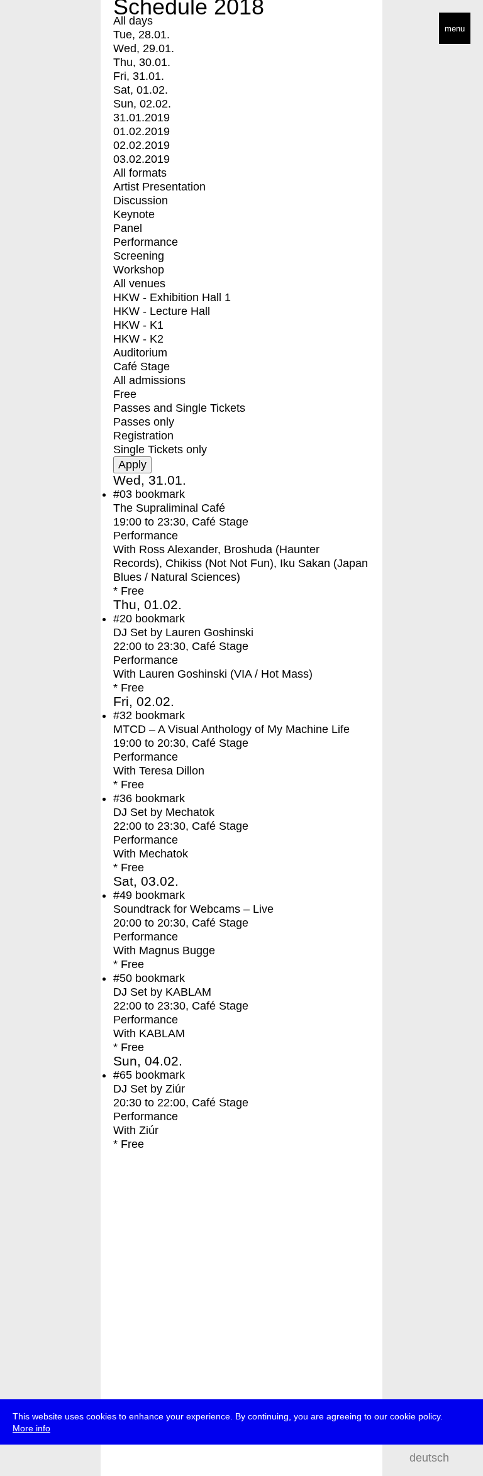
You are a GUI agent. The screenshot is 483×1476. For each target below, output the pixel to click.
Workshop (138, 269)
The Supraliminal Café (169, 508)
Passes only (143, 422)
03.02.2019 (141, 159)
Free (124, 394)
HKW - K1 (138, 325)
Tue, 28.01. (141, 34)
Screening (138, 256)
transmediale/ (49, 29)
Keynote (134, 214)
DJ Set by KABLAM (162, 992)
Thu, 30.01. (141, 62)
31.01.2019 (141, 117)
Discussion (140, 200)
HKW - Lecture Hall (161, 311)
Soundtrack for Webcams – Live (193, 909)
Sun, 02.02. (142, 103)
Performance (145, 242)
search (464, 1457)
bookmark (160, 494)
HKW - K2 (138, 339)
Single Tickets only (160, 449)
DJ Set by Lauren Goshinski (183, 632)
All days (133, 20)
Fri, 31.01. (138, 76)
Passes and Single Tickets (179, 408)
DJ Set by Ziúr (149, 1088)
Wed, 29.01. (143, 48)
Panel (127, 228)
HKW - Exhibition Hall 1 (172, 297)
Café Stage (141, 366)
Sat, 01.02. (140, 90)
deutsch (429, 1457)
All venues (139, 283)
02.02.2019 (141, 145)
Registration (143, 435)
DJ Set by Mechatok (163, 812)
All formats (140, 173)
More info (31, 1428)
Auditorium (140, 352)
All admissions (149, 380)
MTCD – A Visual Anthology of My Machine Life (231, 729)
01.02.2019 (141, 131)
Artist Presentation (159, 186)
